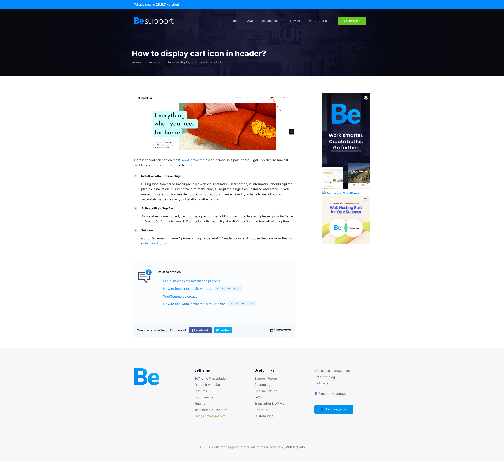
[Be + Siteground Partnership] (346, 243)
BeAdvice (321, 388)
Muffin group (296, 451)
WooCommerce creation (182, 301)
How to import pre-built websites (202, 293)
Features (201, 395)
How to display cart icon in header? (195, 62)
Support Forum (266, 383)
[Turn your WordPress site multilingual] (341, 193)
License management (335, 375)
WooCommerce (194, 160)
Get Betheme (350, 21)
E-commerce (204, 402)
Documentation (266, 395)
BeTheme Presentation (212, 383)
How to (154, 62)
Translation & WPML (269, 408)
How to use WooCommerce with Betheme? (209, 308)
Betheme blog (325, 381)
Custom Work (265, 420)
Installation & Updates (211, 414)
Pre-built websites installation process (193, 286)
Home (136, 62)
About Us (261, 414)
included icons (161, 248)
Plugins (199, 408)
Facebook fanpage (333, 398)
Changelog (262, 389)
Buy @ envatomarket (210, 420)
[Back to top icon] (485, 458)
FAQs (258, 402)
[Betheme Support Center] (154, 21)
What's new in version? (157, 4)
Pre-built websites (208, 389)
